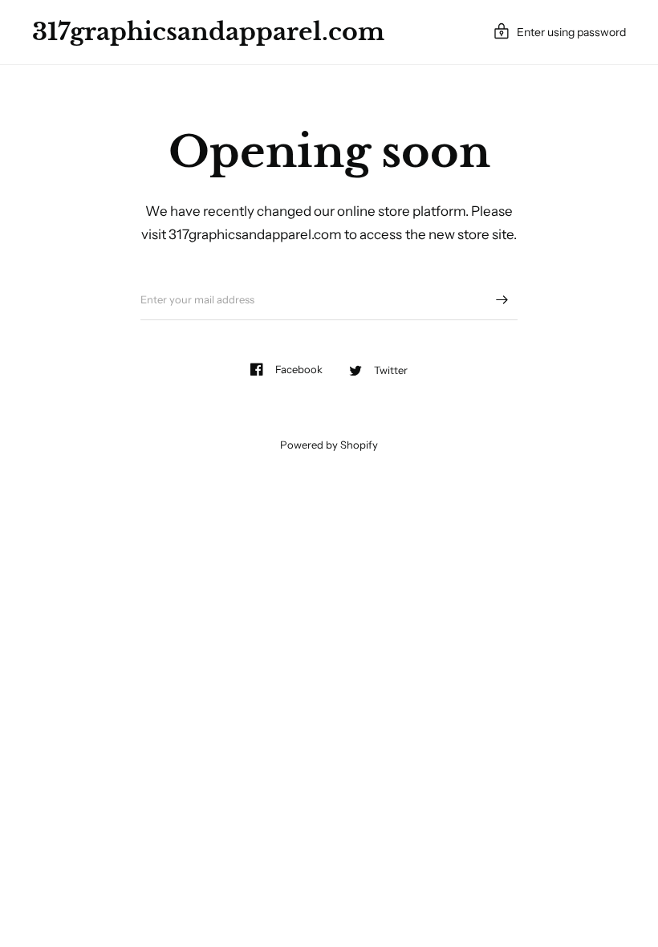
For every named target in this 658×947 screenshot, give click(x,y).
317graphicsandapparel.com (208, 32)
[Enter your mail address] (501, 299)
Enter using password (571, 32)
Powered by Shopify (329, 444)
